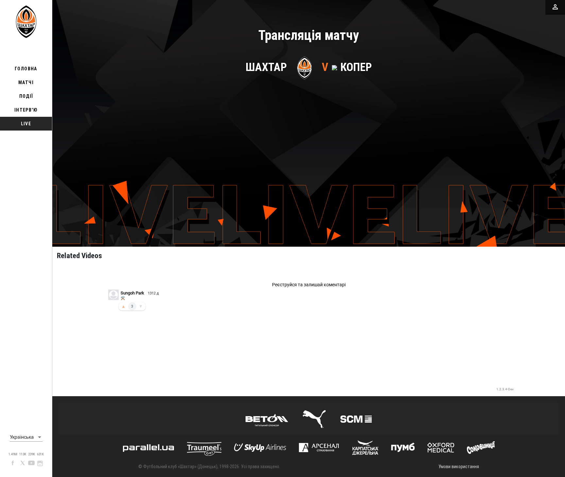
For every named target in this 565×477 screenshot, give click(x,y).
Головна (26, 68)
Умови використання (458, 466)
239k (31, 454)
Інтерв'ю (26, 110)
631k (40, 454)
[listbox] (26, 437)
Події (26, 96)
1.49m (13, 454)
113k (22, 454)
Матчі (26, 82)
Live (26, 123)
